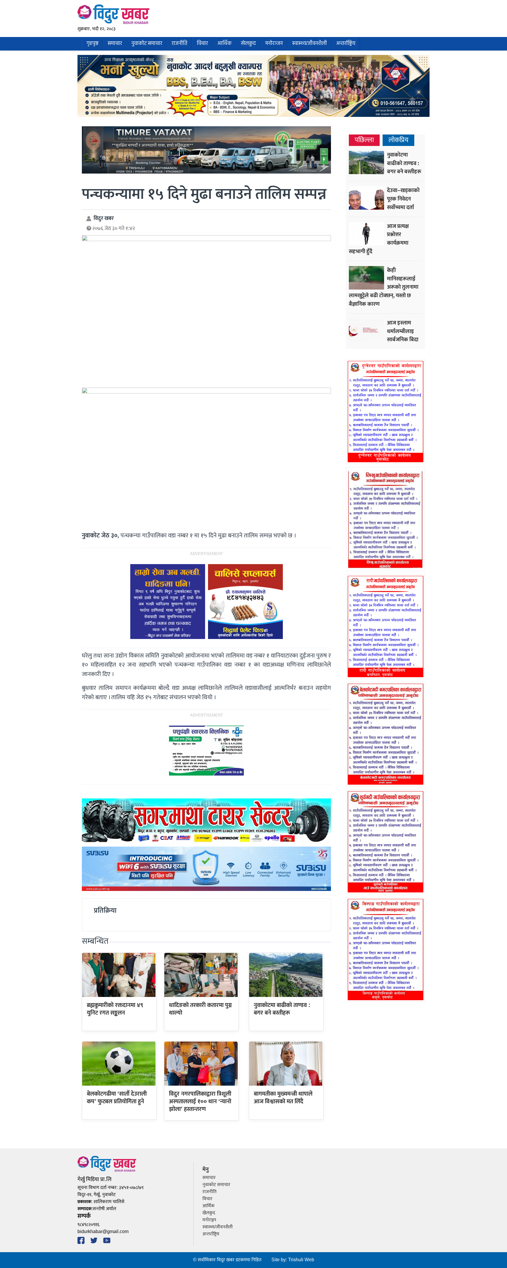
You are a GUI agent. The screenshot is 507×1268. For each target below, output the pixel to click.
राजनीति (179, 43)
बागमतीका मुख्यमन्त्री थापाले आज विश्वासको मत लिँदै (283, 1097)
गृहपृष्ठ (92, 43)
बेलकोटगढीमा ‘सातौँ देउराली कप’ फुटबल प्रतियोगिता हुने (117, 1097)
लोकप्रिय (398, 140)
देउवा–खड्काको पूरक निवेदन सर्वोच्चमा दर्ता (403, 199)
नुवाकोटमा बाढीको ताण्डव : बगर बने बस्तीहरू (282, 1009)
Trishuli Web (301, 1260)
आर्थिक (224, 43)
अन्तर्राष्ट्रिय (345, 43)
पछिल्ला (364, 140)
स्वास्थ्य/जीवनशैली (309, 43)
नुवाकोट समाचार (146, 43)
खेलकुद (248, 43)
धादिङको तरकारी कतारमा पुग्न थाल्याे (200, 1009)
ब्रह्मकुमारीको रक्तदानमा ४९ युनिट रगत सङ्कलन (115, 1009)
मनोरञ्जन (274, 43)
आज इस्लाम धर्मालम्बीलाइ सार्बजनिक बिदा (402, 331)
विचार (202, 43)
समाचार (115, 43)
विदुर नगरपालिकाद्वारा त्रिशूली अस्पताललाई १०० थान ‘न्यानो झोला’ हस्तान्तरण (200, 1101)
